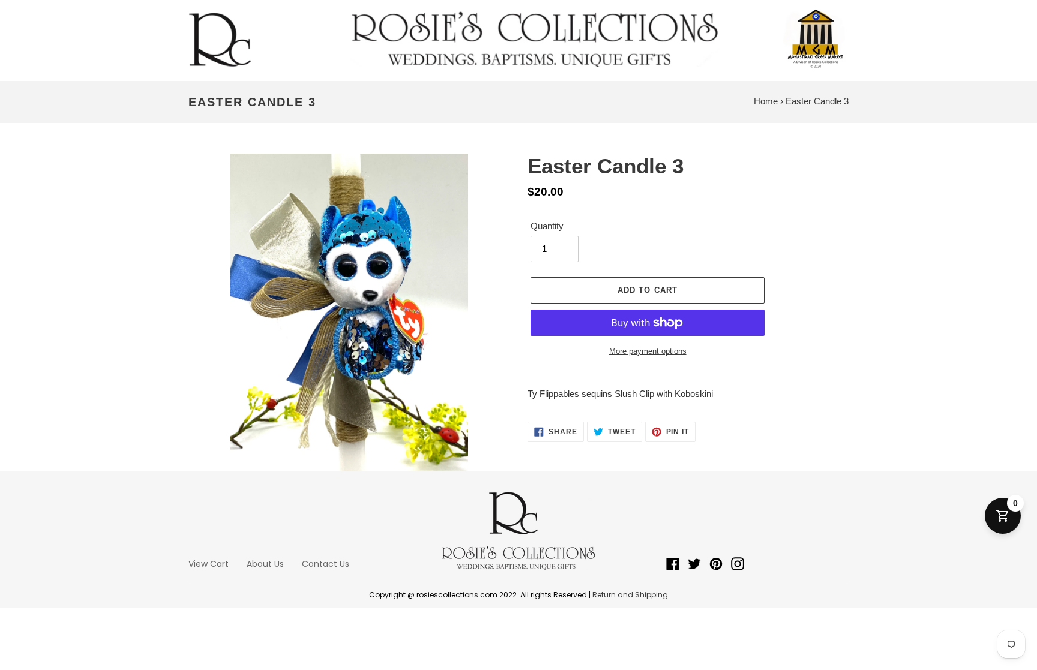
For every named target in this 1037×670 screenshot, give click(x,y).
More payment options (648, 351)
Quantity (547, 226)
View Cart (208, 564)
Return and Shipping (630, 595)
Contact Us (325, 564)
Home (766, 101)
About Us (265, 564)
